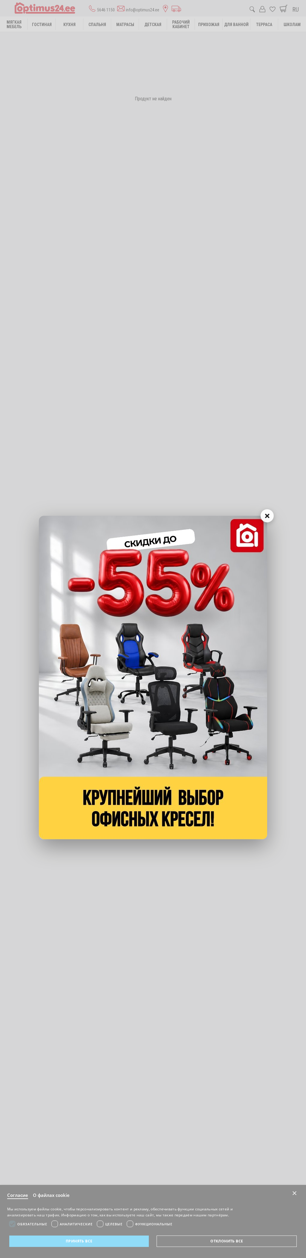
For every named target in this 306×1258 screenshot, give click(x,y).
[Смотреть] (153, 677)
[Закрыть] (267, 515)
